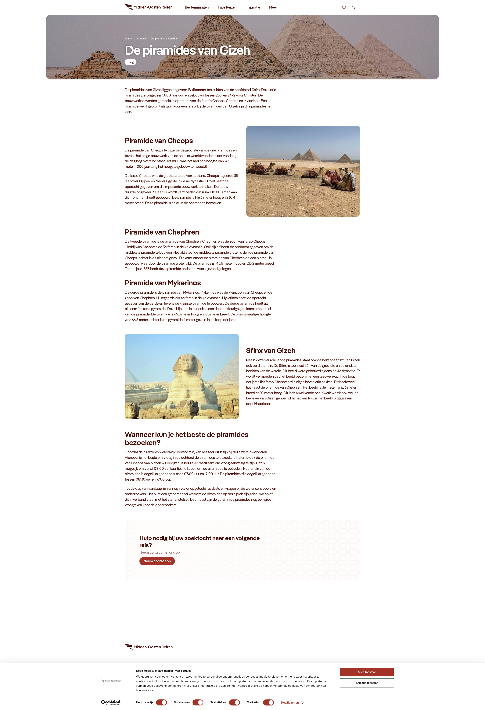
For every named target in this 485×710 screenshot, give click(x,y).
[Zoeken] (353, 7)
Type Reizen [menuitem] (227, 7)
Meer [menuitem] (273, 7)
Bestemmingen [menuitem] (197, 7)
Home (128, 38)
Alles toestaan (367, 672)
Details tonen (290, 702)
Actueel (141, 38)
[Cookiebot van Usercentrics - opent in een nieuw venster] (111, 702)
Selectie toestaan (367, 682)
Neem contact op (157, 561)
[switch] (197, 700)
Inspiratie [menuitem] (253, 7)
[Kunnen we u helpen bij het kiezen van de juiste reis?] (344, 7)
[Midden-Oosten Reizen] (149, 7)
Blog (131, 62)
